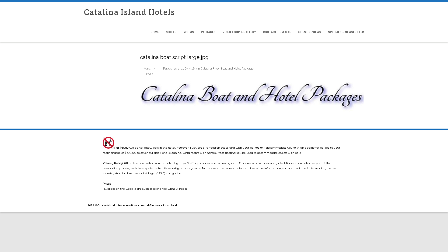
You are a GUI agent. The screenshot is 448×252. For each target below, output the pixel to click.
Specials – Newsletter (346, 32)
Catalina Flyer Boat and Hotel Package (227, 68)
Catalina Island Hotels (129, 12)
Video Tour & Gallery (239, 32)
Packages (208, 32)
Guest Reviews (309, 32)
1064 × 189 (189, 68)
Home (154, 32)
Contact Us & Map (277, 32)
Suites (171, 32)
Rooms (188, 32)
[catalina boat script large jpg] (252, 97)
